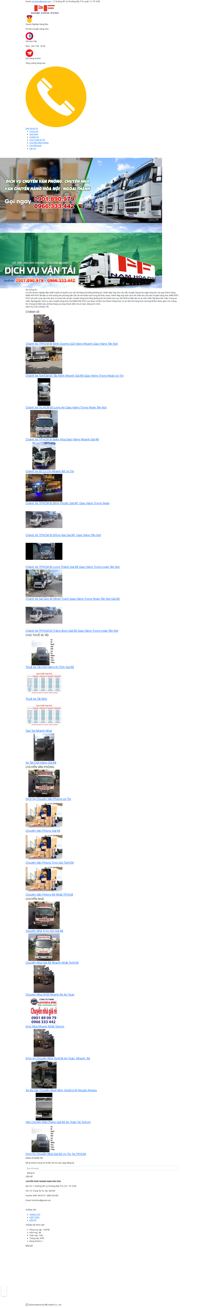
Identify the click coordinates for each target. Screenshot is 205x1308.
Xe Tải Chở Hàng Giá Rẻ (41, 762)
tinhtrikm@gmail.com (41, 1)
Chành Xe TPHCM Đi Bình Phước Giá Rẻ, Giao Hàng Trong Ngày (67, 503)
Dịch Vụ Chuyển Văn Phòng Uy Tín (48, 799)
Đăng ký (31, 1173)
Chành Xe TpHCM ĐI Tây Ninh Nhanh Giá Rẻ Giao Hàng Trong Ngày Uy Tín (74, 375)
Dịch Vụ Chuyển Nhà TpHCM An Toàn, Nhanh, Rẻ (58, 1058)
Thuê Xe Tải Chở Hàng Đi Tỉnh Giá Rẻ (50, 667)
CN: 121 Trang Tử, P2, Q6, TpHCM (40, 1190)
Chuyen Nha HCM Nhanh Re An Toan (50, 994)
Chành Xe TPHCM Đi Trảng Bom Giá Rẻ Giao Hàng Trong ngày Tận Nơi (72, 631)
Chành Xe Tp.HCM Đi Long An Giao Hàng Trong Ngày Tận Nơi (66, 407)
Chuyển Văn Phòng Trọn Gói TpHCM (50, 862)
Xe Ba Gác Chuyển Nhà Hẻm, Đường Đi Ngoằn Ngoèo (61, 1090)
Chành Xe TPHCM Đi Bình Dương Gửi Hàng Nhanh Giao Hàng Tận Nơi (72, 344)
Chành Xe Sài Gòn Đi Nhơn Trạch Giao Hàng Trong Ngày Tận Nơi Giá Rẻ (73, 599)
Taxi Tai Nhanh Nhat (39, 731)
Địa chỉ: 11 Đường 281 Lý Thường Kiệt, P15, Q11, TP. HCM (51, 1186)
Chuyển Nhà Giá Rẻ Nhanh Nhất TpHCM (52, 962)
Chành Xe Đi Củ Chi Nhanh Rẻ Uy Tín (50, 471)
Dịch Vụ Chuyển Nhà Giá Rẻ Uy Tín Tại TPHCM (56, 1154)
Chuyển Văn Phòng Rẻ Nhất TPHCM (49, 894)
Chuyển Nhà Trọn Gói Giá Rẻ (44, 931)
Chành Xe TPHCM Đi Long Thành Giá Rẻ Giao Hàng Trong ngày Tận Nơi (73, 567)
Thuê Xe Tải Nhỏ (36, 699)
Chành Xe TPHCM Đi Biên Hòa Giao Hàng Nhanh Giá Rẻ (62, 439)
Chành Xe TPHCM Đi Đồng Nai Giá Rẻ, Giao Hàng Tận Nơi (63, 535)
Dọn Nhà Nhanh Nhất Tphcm (45, 1026)
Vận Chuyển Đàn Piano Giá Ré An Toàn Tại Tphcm (58, 1122)
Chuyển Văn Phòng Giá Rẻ (43, 831)
